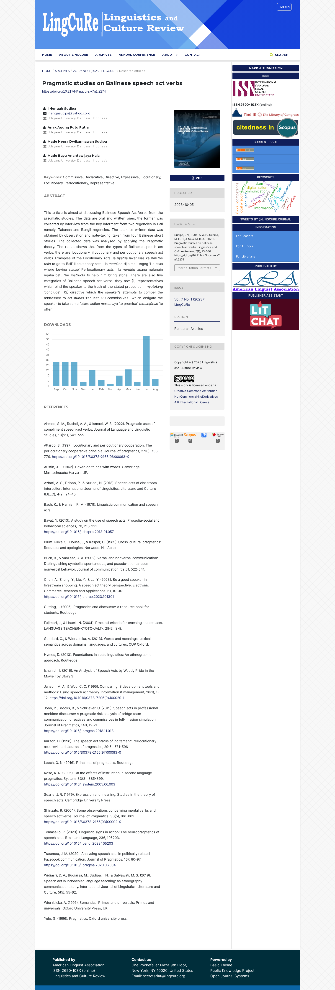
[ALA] (265, 281)
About (168, 54)
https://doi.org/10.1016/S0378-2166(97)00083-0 (82, 752)
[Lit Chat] (265, 314)
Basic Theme (221, 965)
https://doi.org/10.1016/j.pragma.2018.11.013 (79, 731)
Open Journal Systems (229, 976)
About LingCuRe (73, 54)
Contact (193, 54)
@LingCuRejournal (275, 219)
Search (281, 55)
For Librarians (245, 256)
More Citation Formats (194, 268)
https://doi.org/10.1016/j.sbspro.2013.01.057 (79, 532)
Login (285, 6)
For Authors (244, 246)
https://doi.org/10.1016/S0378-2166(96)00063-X (90, 457)
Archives (103, 54)
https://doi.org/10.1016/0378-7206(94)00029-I (86, 698)
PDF (199, 178)
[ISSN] (254, 88)
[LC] (265, 112)
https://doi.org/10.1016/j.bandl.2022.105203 (78, 843)
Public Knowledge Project (232, 970)
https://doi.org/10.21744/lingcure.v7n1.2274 (74, 91)
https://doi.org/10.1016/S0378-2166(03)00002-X (82, 822)
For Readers (244, 236)
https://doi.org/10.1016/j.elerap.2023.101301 (79, 596)
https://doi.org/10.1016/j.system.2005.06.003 (79, 784)
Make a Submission (266, 68)
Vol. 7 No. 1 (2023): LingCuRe (94, 71)
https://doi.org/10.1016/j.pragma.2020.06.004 (80, 865)
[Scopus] (265, 127)
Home (47, 54)
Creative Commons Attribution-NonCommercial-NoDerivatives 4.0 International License (196, 396)
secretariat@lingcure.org (164, 976)
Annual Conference (137, 54)
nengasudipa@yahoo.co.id (69, 113)
